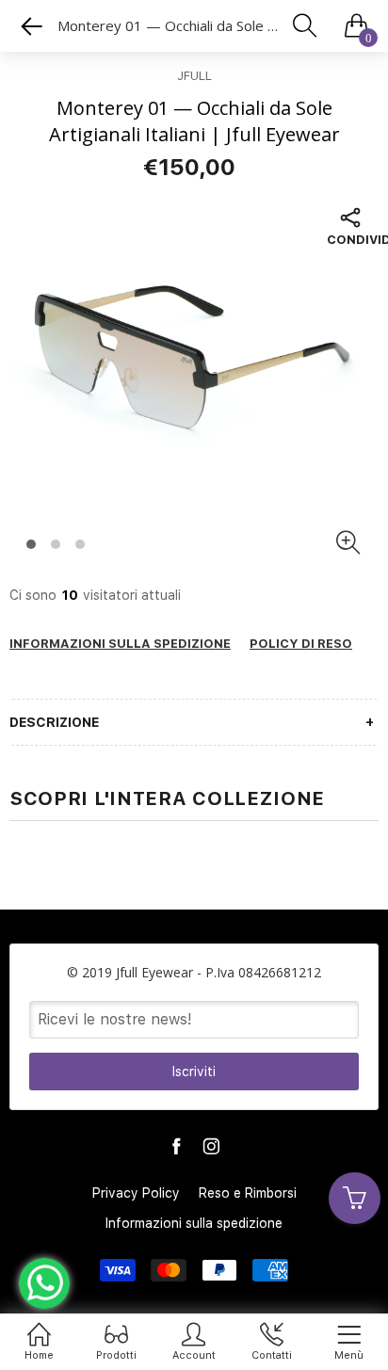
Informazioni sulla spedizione (194, 1223)
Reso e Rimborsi (248, 1193)
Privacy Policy (136, 1193)
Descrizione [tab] (54, 722)
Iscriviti (194, 1071)
